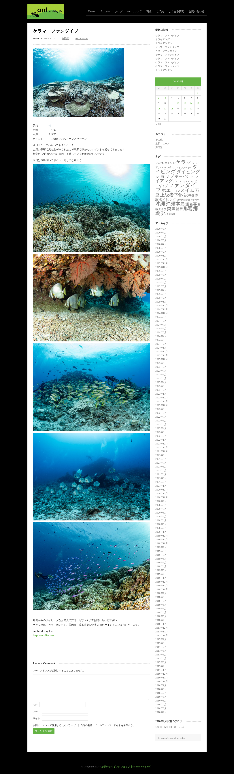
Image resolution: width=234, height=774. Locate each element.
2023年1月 (161, 393)
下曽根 (180, 195)
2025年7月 (161, 278)
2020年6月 (161, 512)
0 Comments (82, 38)
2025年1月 (161, 301)
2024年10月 (161, 313)
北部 (188, 200)
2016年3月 (161, 708)
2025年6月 (161, 282)
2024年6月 (161, 328)
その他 (159, 139)
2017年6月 (161, 650)
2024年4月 (161, 336)
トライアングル (163, 39)
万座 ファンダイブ (166, 51)
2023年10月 (161, 359)
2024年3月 (161, 340)
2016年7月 (161, 693)
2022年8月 (161, 413)
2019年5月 (161, 562)
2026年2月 (161, 251)
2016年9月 (161, 685)
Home (91, 11)
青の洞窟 (171, 214)
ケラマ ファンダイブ (167, 35)
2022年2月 (161, 436)
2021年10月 (161, 451)
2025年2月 (161, 297)
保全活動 (181, 200)
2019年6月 (161, 558)
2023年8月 (161, 367)
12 (178, 103)
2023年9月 (161, 363)
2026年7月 (161, 232)
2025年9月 (161, 271)
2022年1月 (161, 439)
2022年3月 (161, 432)
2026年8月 (161, 228)
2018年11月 (161, 585)
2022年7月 (161, 416)
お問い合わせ (196, 11)
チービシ (182, 176)
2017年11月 (161, 631)
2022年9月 (161, 409)
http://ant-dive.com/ (44, 635)
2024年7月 (161, 324)
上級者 (167, 194)
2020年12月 (161, 489)
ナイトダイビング (186, 181)
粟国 (171, 208)
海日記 (65, 38)
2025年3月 (161, 294)
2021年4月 (161, 474)
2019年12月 (161, 535)
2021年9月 (161, 455)
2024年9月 (161, 317)
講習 (179, 209)
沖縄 (160, 203)
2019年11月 (161, 539)
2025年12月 (161, 259)
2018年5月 (161, 608)
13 (185, 103)
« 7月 (158, 124)
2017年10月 (161, 635)
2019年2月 (161, 574)
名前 (35, 704)
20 (185, 108)
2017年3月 (161, 662)
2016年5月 (161, 700)
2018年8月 (161, 597)
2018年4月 (161, 612)
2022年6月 (161, 420)
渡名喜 (191, 204)
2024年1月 (161, 347)
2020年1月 (161, 531)
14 (191, 103)
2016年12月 (161, 673)
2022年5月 (161, 424)
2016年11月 (161, 677)
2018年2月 (161, 620)
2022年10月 (161, 405)
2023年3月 (161, 386)
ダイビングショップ (177, 174)
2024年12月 (161, 305)
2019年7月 (161, 555)
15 (198, 103)
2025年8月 (161, 274)
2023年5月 (161, 378)
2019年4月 (161, 566)
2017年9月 (161, 639)
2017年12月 (161, 627)
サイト (36, 718)
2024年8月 (161, 321)
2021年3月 (161, 478)
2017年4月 (161, 658)
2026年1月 (161, 255)
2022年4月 (161, 428)
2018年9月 (161, 593)
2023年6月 (161, 374)
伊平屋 (190, 195)
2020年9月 (161, 501)
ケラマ (183, 162)
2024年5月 (161, 332)
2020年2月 (161, 528)
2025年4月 (161, 290)
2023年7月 (161, 370)
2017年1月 (161, 670)
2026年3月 (161, 248)
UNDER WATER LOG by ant (169, 727)
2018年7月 (161, 601)
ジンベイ (176, 168)
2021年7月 (161, 462)
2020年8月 (161, 505)
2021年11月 (161, 447)
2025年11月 (161, 263)
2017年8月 (161, 643)
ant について (134, 11)
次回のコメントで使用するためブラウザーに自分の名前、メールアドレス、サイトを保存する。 (84, 725)
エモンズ (170, 163)
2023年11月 (161, 355)
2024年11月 (161, 309)
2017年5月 (161, 654)
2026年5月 (161, 240)
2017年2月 (161, 666)
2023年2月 (161, 390)
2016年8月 (161, 689)
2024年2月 (161, 344)
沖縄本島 (175, 203)
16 (159, 108)
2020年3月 (161, 524)
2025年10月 (161, 267)
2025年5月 (161, 286)
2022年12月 (161, 397)
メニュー (105, 11)
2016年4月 (161, 704)
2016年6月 (161, 696)
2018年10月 (161, 589)
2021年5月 (161, 470)
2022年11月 (161, 401)
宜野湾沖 (195, 200)
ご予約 (160, 11)
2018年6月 (161, 604)
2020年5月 (161, 516)
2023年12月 (161, 351)
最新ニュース (162, 143)
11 (172, 103)
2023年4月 (161, 382)
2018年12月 (161, 581)
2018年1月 (161, 624)
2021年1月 (161, 485)
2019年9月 (161, 547)
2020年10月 (161, 497)
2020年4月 (161, 520)
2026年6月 (161, 236)
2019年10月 (161, 543)
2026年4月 (161, 244)
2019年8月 (161, 551)
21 (191, 108)
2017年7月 (161, 647)
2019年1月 (161, 578)
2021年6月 (161, 466)
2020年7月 (161, 508)
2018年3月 (161, 616)
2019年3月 (161, 570)
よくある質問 (176, 11)
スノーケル (186, 167)
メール (36, 711)
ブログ (118, 11)
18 (172, 108)
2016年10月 (161, 681)
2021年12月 (161, 443)
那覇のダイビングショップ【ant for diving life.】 (127, 766)
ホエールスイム (178, 190)
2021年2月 (161, 482)
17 (165, 108)
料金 (149, 11)
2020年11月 (161, 493)
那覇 (188, 208)
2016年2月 (161, 712)
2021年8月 (161, 459)
